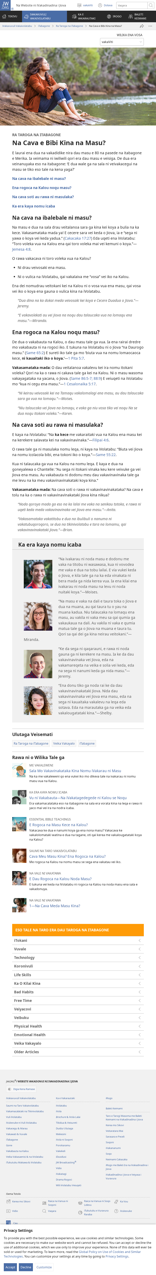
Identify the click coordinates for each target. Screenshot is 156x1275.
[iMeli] (141, 26)
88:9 (97, 378)
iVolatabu (61, 1105)
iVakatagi (61, 1174)
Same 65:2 (35, 352)
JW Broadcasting (66, 1162)
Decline (26, 1267)
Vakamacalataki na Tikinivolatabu (25, 1111)
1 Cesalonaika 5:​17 (80, 383)
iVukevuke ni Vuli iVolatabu (21, 1122)
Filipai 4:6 (100, 440)
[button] (44, 16)
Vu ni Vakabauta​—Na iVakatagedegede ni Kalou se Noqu (78, 797)
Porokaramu (63, 1145)
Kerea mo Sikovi (115, 1125)
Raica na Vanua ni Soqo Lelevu (94, 1203)
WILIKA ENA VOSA (129, 35)
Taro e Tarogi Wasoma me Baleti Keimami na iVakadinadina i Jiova (124, 1117)
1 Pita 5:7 (76, 358)
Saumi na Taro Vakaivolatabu (22, 1105)
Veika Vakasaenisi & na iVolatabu (24, 1156)
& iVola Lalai (68, 1117)
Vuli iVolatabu (14, 1117)
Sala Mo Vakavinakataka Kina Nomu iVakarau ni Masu (75, 770)
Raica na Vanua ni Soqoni (55, 1203)
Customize (44, 1267)
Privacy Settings (117, 1256)
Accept (10, 1267)
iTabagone (44, 26)
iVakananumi (113, 1148)
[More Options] (150, 26)
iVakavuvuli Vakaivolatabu (17, 26)
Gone (9, 1145)
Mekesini (61, 1134)
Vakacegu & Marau (17, 1128)
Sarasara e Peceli (115, 1136)
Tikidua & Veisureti (66, 1122)
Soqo (109, 1153)
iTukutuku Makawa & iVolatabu (23, 1162)
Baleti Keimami (114, 1108)
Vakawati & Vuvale (16, 1134)
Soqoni (110, 1142)
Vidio (59, 1168)
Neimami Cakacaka (116, 1159)
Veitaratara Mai (114, 1131)
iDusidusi (61, 1156)
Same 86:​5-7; (82, 378)
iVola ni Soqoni (64, 1139)
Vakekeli (60, 1151)
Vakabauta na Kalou (17, 1151)
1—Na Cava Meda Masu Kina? (54, 905)
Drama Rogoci (64, 1179)
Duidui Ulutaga (64, 1128)
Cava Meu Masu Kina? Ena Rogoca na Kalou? (67, 856)
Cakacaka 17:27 (78, 238)
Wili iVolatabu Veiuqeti (68, 1185)
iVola (58, 1111)
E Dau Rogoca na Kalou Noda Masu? (60, 878)
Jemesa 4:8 (21, 249)
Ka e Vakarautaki (65, 1098)
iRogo (109, 1098)
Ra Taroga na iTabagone (69, 26)
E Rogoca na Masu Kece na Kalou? (58, 824)
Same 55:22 (106, 454)
